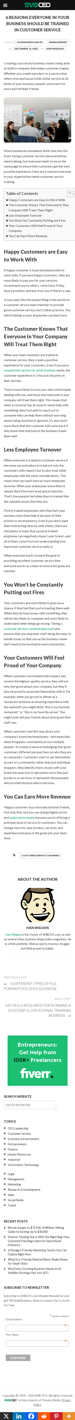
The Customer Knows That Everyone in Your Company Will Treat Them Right (39, 207)
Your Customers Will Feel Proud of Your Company (36, 228)
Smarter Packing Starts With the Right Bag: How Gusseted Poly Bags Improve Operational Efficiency (39, 1241)
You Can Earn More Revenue (28, 236)
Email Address (36, 1319)
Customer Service (19, 1133)
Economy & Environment (23, 1139)
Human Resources (30, 42)
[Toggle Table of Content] (68, 193)
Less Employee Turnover (25, 215)
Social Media (15, 1200)
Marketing (14, 1184)
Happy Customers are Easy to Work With (37, 200)
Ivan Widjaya (55, 48)
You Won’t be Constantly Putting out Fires (37, 220)
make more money (22, 817)
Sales (11, 1195)
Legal (11, 1174)
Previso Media (51, 1400)
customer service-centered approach (29, 628)
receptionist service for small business (30, 370)
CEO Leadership (18, 1128)
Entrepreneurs (17, 1144)
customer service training (40, 855)
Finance (13, 1149)
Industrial (14, 1159)
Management (58, 42)
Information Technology (23, 1165)
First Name (36, 1334)
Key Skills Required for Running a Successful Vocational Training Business (38, 1010)
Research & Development (24, 1189)
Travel (12, 1205)
